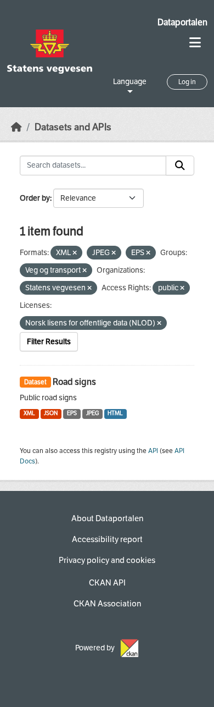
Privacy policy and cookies (107, 560)
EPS (72, 413)
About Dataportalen (107, 518)
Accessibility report (107, 539)
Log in (187, 82)
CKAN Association (107, 604)
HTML (115, 413)
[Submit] (180, 165)
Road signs (74, 382)
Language (130, 81)
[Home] (16, 127)
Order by (35, 198)
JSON (51, 413)
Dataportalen (182, 22)
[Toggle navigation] (195, 43)
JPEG (92, 413)
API (153, 451)
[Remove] (74, 253)
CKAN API (107, 583)
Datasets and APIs (73, 127)
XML (29, 413)
